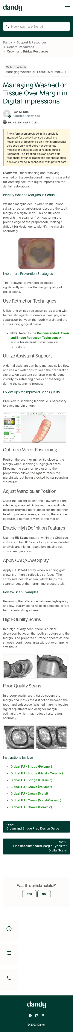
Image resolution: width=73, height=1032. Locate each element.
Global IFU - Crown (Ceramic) (31, 807)
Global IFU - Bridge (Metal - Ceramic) (36, 773)
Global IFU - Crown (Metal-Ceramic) (35, 800)
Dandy (7, 42)
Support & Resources (32, 42)
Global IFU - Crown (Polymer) (31, 787)
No (44, 894)
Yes (29, 894)
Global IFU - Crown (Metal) (29, 793)
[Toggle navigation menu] (68, 8)
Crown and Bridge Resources (27, 51)
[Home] (12, 7)
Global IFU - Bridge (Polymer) (31, 766)
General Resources (20, 47)
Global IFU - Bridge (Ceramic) (31, 780)
